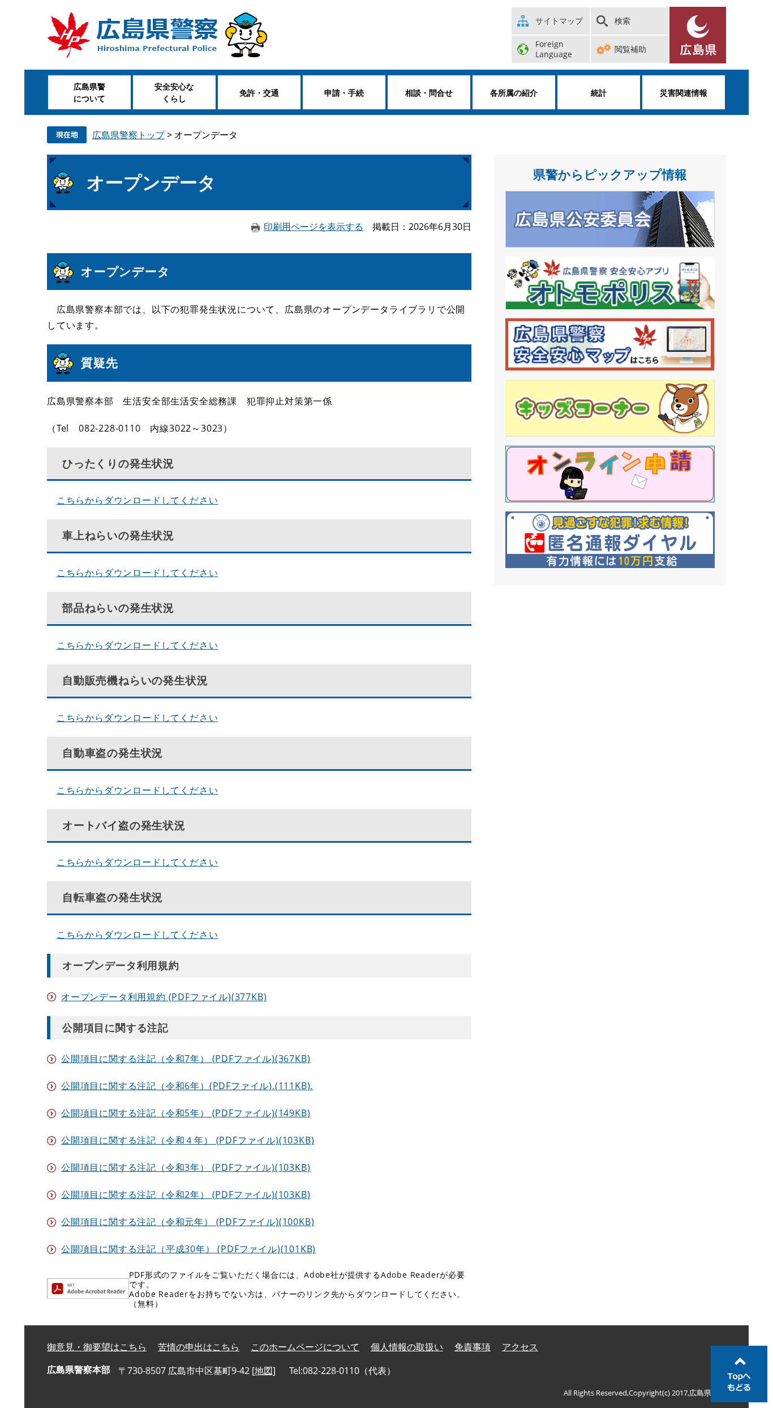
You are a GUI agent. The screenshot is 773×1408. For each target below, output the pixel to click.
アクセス (520, 1347)
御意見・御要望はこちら (97, 1347)
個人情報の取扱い (407, 1347)
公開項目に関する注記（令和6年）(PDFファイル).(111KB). (187, 1086)
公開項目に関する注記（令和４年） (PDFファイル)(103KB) (187, 1140)
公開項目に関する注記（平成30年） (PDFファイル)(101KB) (188, 1249)
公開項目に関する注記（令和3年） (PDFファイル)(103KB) (185, 1167)
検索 (622, 20)
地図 (264, 1370)
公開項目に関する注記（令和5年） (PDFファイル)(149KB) (185, 1113)
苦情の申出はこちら (198, 1347)
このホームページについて (305, 1347)
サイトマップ (559, 20)
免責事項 (472, 1347)
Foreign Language (553, 49)
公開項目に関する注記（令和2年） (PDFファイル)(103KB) (185, 1194)
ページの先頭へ (739, 1374)
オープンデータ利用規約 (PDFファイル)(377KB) (164, 997)
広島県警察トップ (128, 135)
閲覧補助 (630, 49)
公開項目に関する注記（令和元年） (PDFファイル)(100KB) (187, 1221)
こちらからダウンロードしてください (137, 500)
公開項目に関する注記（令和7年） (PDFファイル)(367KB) (185, 1058)
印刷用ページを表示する (313, 226)
